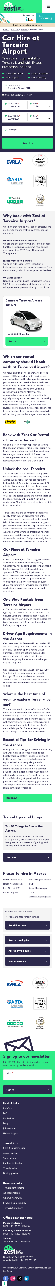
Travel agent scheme (13, 1187)
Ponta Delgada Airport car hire (24, 916)
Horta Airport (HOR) (13, 883)
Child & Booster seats (14, 1147)
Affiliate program (11, 1192)
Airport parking (11, 1153)
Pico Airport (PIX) (11, 888)
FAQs (5, 1113)
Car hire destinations (13, 1163)
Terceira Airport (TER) (40, 896)
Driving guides (10, 1173)
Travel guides (10, 1168)
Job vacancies (10, 1128)
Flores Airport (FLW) (13, 879)
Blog (5, 1123)
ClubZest (7, 1108)
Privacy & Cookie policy (14, 1202)
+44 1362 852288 (27, 1260)
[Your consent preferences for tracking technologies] (4, 1283)
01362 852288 (26, 1257)
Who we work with (12, 1197)
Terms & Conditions (13, 1207)
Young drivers (10, 1158)
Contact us (8, 1118)
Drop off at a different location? (18, 95)
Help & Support (11, 1133)
